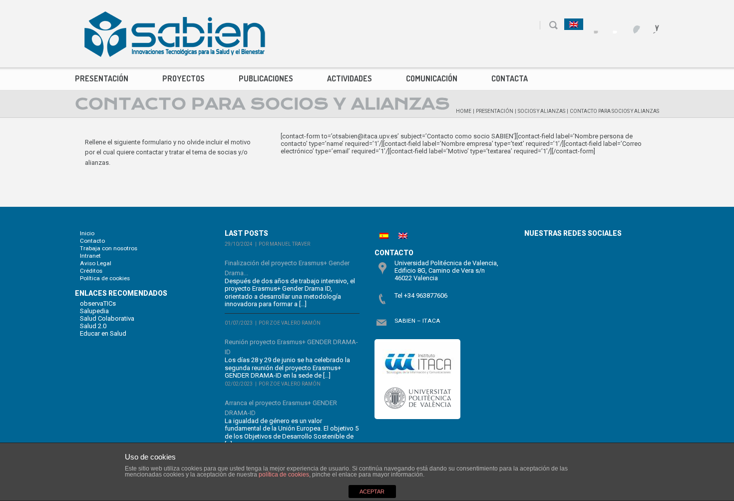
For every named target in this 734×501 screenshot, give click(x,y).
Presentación (101, 78)
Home (463, 111)
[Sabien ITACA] (175, 34)
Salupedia (94, 311)
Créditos (91, 270)
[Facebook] (593, 24)
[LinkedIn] (650, 24)
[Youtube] (631, 24)
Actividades (349, 78)
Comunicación (431, 78)
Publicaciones (266, 78)
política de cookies (284, 474)
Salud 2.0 (93, 326)
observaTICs (98, 303)
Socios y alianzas (541, 111)
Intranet (90, 255)
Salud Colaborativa (107, 318)
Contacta (509, 78)
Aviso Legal (95, 263)
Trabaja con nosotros (108, 248)
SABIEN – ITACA (417, 320)
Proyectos (183, 78)
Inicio (87, 233)
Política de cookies (105, 278)
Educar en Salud (103, 333)
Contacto (92, 240)
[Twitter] (612, 24)
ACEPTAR (372, 492)
